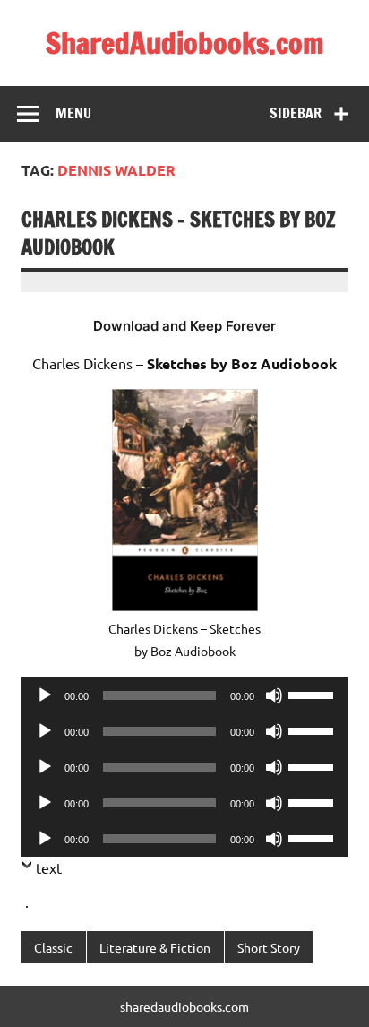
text (49, 867)
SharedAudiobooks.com (185, 43)
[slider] (313, 693)
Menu (73, 113)
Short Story (268, 947)
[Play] (45, 695)
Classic (53, 947)
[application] (184, 695)
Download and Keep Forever (184, 325)
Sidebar (296, 113)
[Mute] (274, 695)
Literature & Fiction (154, 947)
